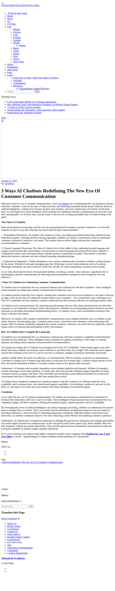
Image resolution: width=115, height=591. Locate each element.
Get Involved (13, 539)
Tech (15, 56)
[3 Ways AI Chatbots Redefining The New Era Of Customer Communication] (22, 489)
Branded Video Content (18, 537)
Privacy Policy (14, 526)
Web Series (12, 69)
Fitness (22, 45)
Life (9, 26)
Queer (16, 51)
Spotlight (17, 80)
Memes (16, 29)
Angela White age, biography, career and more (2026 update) (36, 110)
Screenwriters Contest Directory (34, 88)
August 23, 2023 (9, 181)
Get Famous (13, 529)
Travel (16, 59)
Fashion (17, 37)
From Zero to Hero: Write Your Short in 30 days (36, 78)
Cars (15, 34)
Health (16, 43)
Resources (18, 86)
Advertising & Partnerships (20, 547)
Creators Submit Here (17, 553)
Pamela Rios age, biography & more (24, 112)
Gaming (17, 40)
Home (10, 16)
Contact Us (12, 531)
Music (16, 48)
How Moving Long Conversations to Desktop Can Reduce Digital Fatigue (42, 104)
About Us (11, 523)
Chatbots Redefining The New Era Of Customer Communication (32, 462)
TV (8, 21)
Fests (9, 72)
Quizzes (17, 32)
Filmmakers (12, 67)
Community (12, 550)
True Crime (18, 61)
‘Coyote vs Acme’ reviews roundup (24, 107)
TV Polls (11, 24)
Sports (16, 53)
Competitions (19, 83)
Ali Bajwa (9, 183)
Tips (9, 545)
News (10, 18)
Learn (10, 75)
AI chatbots (63, 203)
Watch (10, 64)
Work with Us (14, 534)
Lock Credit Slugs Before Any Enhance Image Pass (31, 102)
